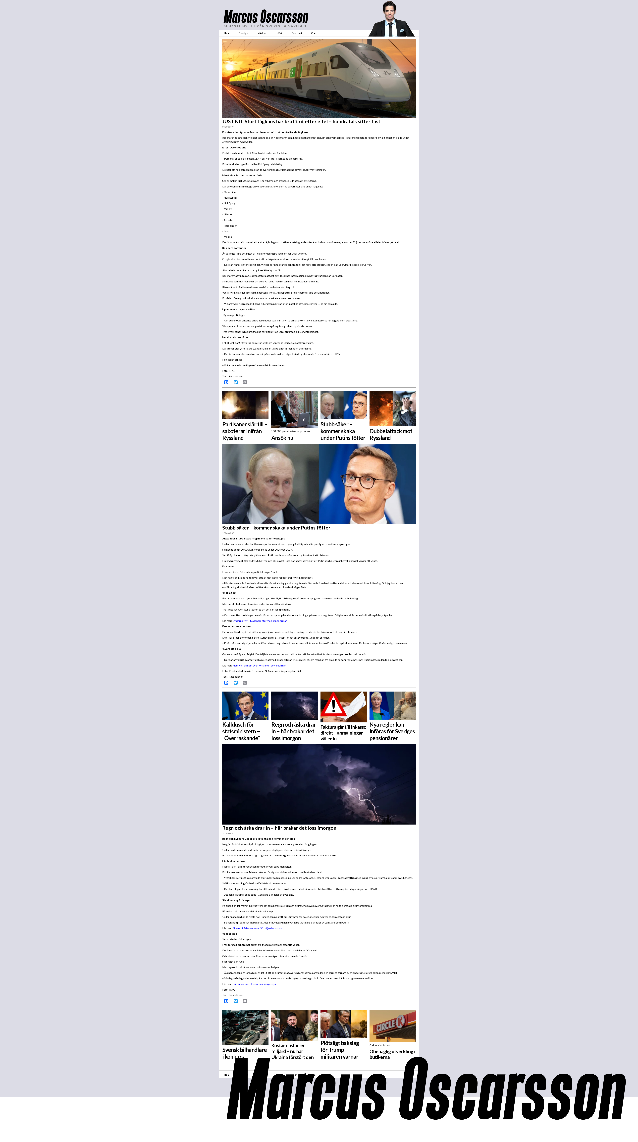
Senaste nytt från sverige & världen (265, 26)
